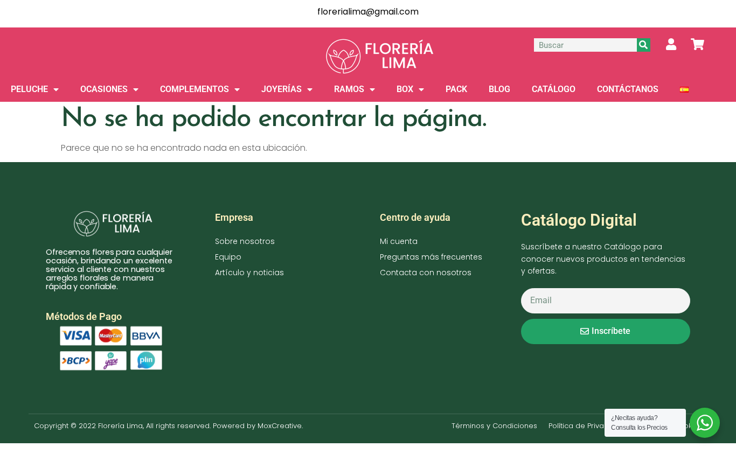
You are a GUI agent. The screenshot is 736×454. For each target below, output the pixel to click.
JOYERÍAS (281, 89)
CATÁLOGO (553, 89)
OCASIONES (104, 89)
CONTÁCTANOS (627, 89)
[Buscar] (643, 45)
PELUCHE (29, 89)
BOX (405, 89)
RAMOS (349, 89)
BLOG (499, 89)
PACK (456, 89)
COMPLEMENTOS (194, 89)
